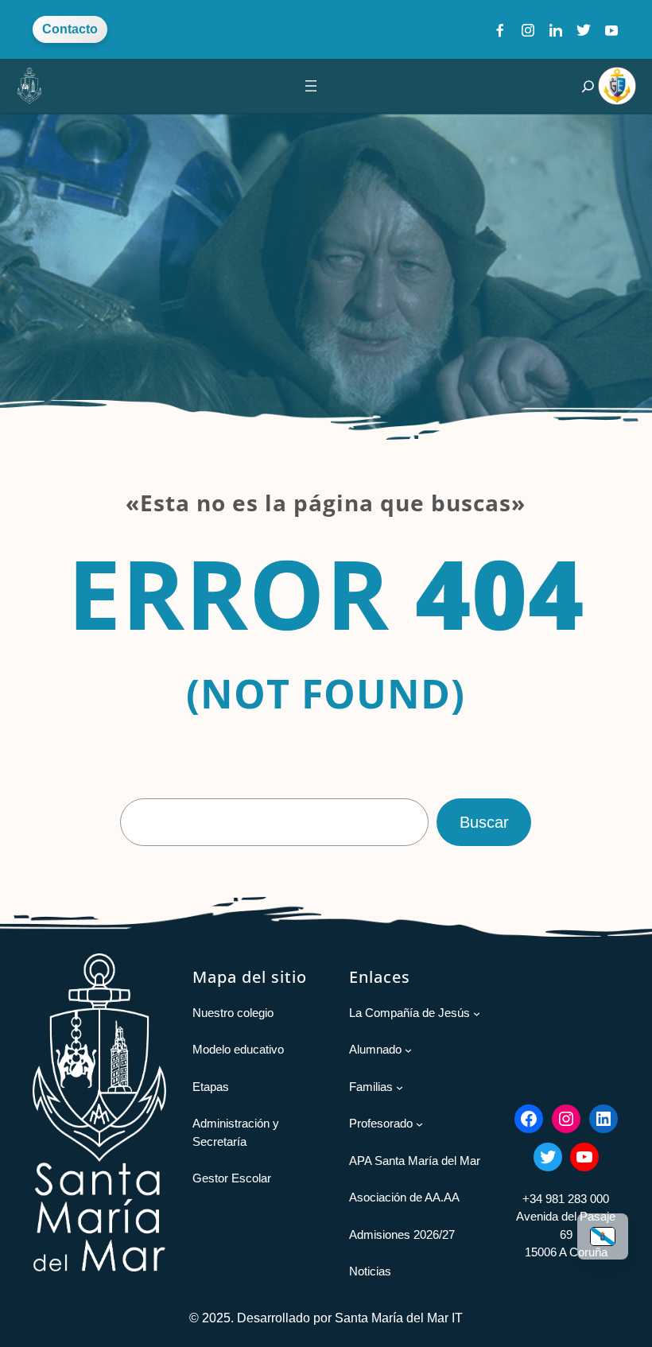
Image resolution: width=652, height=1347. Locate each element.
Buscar (484, 822)
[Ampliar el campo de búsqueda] (588, 86)
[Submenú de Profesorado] (419, 1124)
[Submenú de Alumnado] (408, 1050)
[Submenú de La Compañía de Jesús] (476, 1013)
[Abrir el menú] (310, 85)
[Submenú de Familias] (399, 1087)
